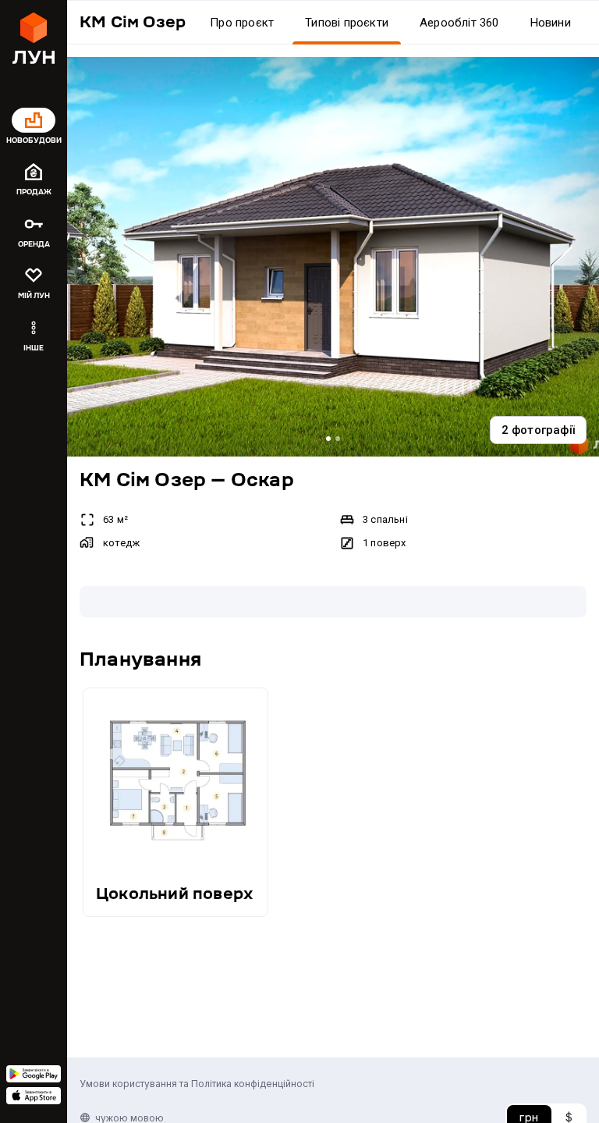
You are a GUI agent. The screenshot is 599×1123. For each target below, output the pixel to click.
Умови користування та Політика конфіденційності (197, 1083)
